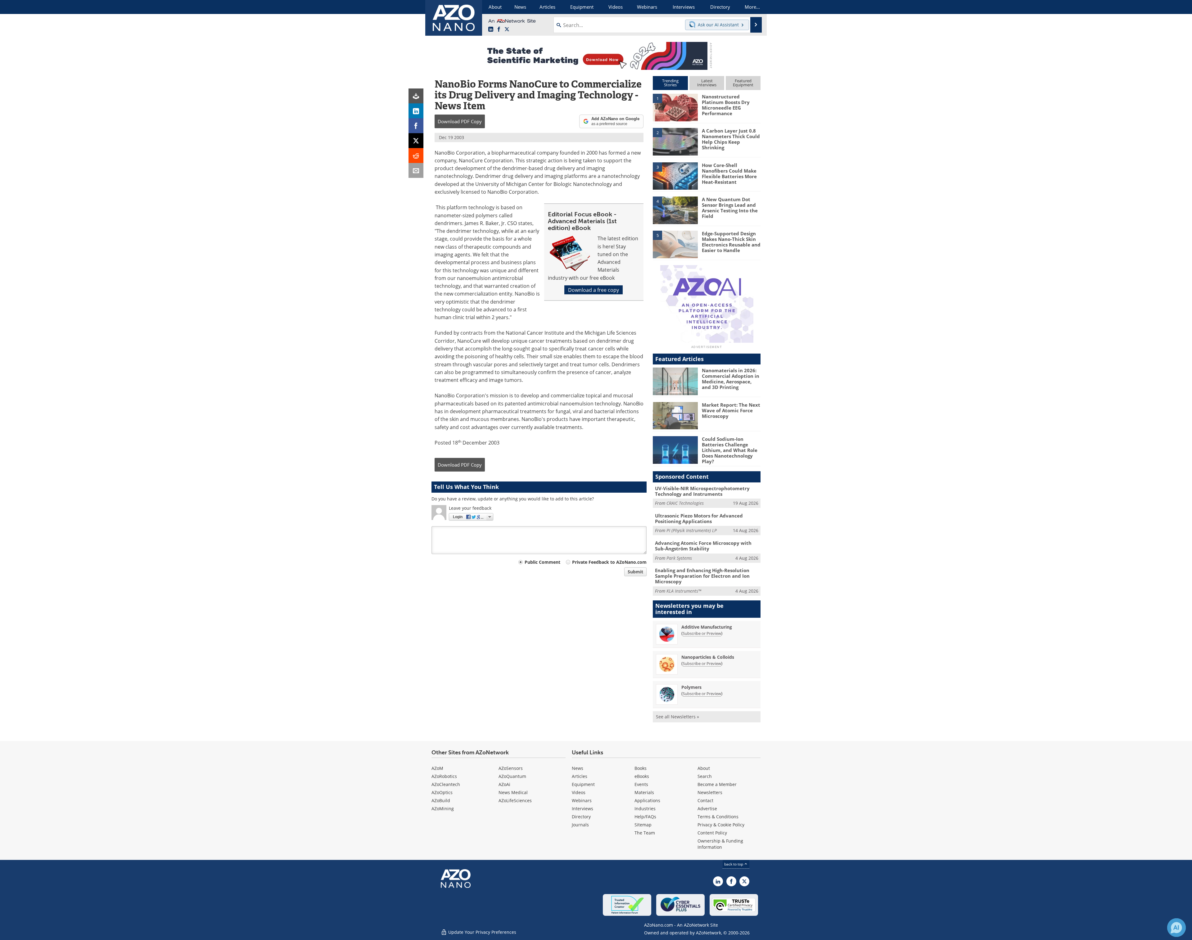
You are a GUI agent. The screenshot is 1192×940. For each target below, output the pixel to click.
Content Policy (712, 833)
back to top (734, 863)
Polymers (691, 687)
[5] (675, 244)
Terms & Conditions (718, 817)
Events (641, 784)
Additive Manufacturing (706, 627)
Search (705, 776)
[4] (675, 210)
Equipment (583, 784)
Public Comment (542, 562)
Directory (581, 817)
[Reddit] (416, 155)
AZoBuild (440, 800)
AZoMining (442, 808)
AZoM (437, 768)
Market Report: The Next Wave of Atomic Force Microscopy (731, 410)
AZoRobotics (444, 776)
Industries (645, 808)
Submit (635, 572)
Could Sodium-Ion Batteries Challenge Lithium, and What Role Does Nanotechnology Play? (729, 450)
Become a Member (717, 784)
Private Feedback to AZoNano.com (609, 562)
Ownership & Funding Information (720, 844)
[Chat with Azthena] (1176, 927)
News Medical (513, 792)
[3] (675, 175)
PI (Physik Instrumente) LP (691, 530)
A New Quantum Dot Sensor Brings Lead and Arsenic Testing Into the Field (730, 207)
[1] (675, 107)
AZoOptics (442, 792)
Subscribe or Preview (702, 633)
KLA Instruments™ (683, 591)
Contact (705, 800)
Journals (580, 825)
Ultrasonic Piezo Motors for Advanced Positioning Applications (699, 518)
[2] (675, 141)
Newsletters (710, 792)
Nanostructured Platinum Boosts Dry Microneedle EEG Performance (726, 104)
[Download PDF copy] (416, 95)
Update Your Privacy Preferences (481, 932)
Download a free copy (593, 290)
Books (640, 768)
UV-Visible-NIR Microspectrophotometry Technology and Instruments (702, 491)
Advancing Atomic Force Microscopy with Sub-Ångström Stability (703, 546)
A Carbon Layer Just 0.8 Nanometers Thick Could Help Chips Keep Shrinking (731, 139)
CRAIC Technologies (685, 503)
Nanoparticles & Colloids (707, 657)
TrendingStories (670, 83)
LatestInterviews (706, 83)
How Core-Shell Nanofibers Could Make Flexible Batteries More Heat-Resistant (729, 173)
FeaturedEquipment (743, 83)
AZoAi (504, 784)
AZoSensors (511, 768)
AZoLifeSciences (515, 800)
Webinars (582, 800)
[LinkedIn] (416, 110)
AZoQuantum (512, 776)
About (704, 768)
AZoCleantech (445, 784)
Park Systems (679, 558)
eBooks (641, 776)
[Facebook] (416, 125)
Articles (579, 776)
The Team (644, 833)
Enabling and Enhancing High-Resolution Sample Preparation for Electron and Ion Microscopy (702, 576)
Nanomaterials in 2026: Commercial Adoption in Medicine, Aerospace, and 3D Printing (730, 378)
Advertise (707, 808)
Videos (578, 792)
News (577, 768)
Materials (644, 792)
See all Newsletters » (677, 717)
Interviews (582, 808)
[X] (416, 140)
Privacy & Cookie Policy (721, 825)
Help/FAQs (645, 817)
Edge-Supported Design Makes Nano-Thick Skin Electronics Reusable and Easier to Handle (731, 241)
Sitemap (643, 825)
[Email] (416, 170)
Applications (647, 800)
